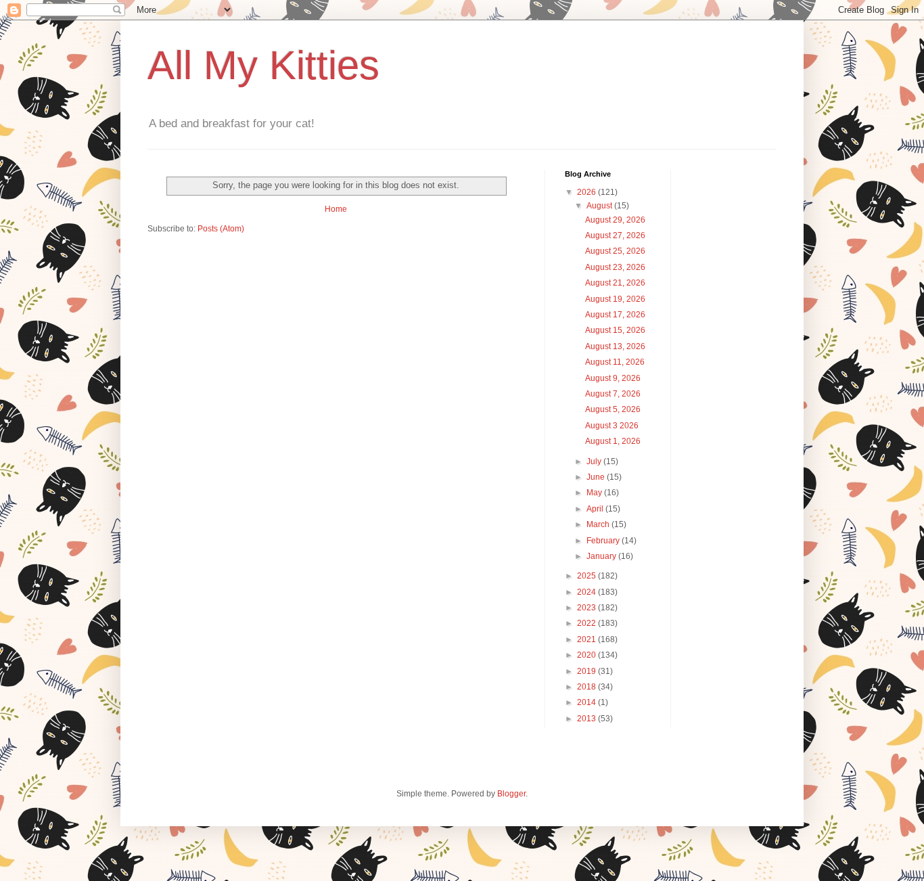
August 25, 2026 (615, 251)
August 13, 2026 (615, 346)
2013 (587, 718)
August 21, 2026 (615, 283)
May (595, 492)
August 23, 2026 (615, 267)
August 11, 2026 (615, 362)
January (602, 556)
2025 (587, 576)
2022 (587, 623)
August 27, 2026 (615, 235)
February (604, 540)
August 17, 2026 (615, 314)
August (600, 205)
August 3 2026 (612, 425)
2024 (587, 592)
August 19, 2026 (615, 299)
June (596, 477)
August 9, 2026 (613, 378)
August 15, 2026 (615, 330)
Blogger (511, 793)
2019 (587, 671)
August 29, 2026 (615, 220)
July (594, 461)
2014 (587, 702)
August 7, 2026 (613, 394)
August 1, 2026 (613, 441)
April (595, 509)
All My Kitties (263, 65)
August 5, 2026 (613, 409)
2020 (587, 655)
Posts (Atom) (221, 228)
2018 (587, 687)
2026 (587, 192)
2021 (587, 639)
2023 (587, 607)
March (598, 524)
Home (336, 209)
